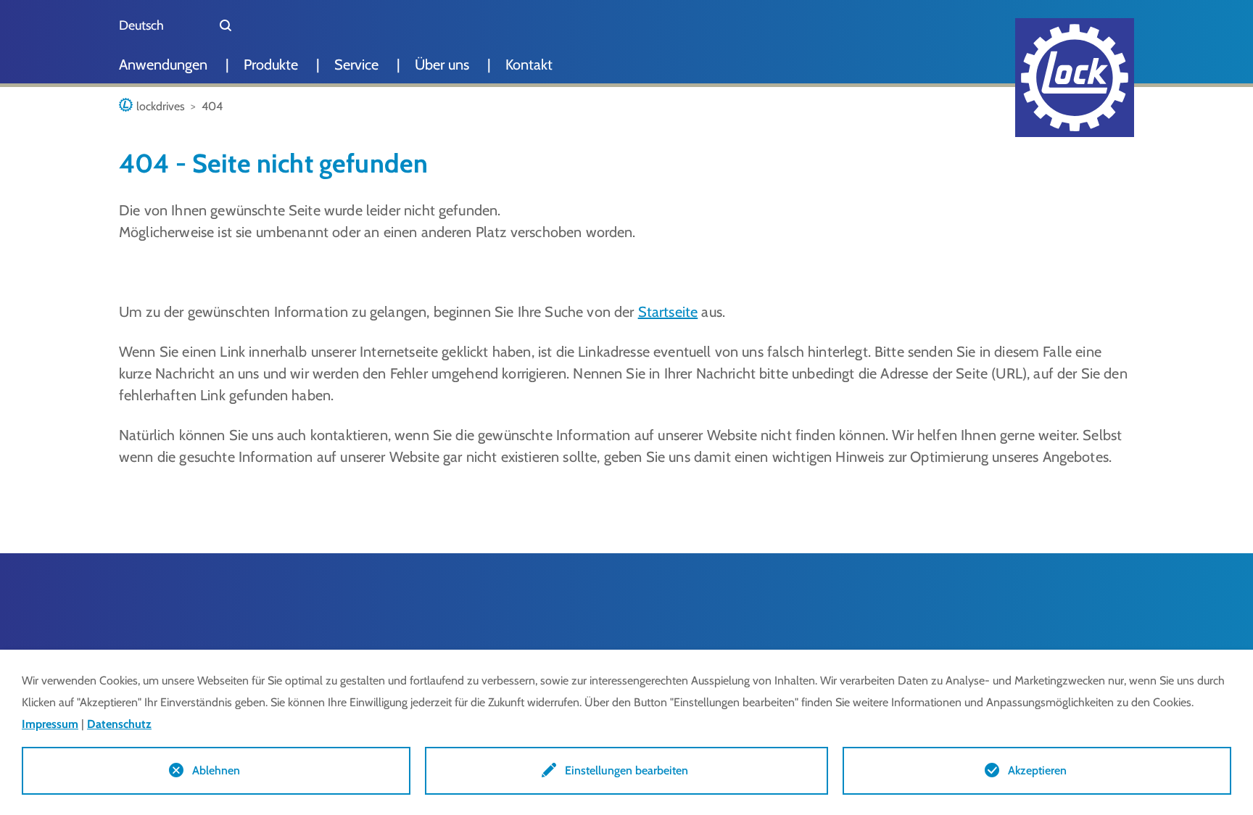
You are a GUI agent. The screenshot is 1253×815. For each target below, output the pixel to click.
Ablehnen (216, 770)
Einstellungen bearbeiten (626, 770)
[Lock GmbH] (1074, 77)
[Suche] (225, 25)
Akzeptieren (1037, 770)
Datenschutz (119, 724)
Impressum (50, 724)
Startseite (668, 311)
